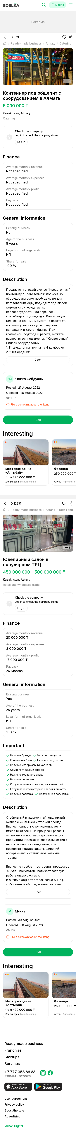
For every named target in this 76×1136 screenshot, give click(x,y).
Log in (21, 141)
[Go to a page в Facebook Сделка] (50, 1074)
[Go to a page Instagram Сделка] (43, 1074)
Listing (59, 4)
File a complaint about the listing (30, 404)
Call (38, 420)
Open (38, 359)
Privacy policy (14, 1104)
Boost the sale (14, 1110)
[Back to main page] (5, 43)
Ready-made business (23, 1043)
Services (12, 1063)
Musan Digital (13, 1126)
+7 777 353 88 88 (19, 1072)
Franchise (13, 1050)
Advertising (12, 1116)
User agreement (15, 1098)
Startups (11, 1057)
